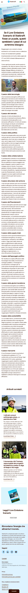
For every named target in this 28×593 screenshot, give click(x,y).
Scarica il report (13, 517)
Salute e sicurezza (7, 589)
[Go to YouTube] (16, 552)
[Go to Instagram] (11, 552)
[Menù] (2, 2)
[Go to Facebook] (3, 552)
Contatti (4, 558)
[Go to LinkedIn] (7, 552)
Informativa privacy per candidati (11, 576)
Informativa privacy (7, 574)
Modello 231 (5, 587)
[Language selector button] (21, 1)
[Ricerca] (24, 1)
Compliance (5, 584)
